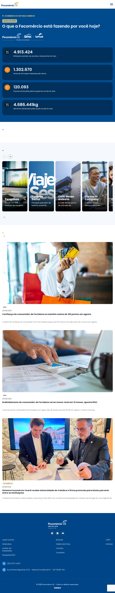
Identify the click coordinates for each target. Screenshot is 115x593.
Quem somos (8, 539)
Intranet (109, 544)
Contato (59, 548)
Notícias (59, 539)
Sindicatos (6, 544)
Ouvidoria (60, 552)
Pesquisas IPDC (8, 555)
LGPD (108, 539)
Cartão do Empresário (7, 549)
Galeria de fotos (63, 544)
